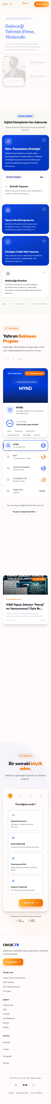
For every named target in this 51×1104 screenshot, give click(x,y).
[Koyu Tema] (16, 1083)
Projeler (6, 1012)
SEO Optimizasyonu (11, 985)
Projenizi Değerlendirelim (23, 511)
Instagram (7, 1055)
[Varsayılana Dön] (34, 1083)
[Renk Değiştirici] (26, 1083)
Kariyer (6, 1021)
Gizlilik (10, 1092)
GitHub (6, 1062)
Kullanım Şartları (22, 1092)
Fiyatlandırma (9, 1017)
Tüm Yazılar (8, 569)
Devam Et (28, 901)
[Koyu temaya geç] (11, 4)
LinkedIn (6, 1041)
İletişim (6, 1026)
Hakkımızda (8, 1003)
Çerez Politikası (36, 1092)
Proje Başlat (11, 960)
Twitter (6, 1048)
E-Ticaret (7, 990)
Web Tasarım (8, 981)
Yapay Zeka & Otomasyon (14, 976)
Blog (5, 1008)
